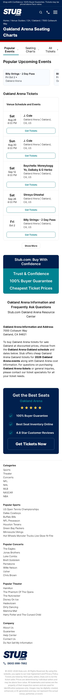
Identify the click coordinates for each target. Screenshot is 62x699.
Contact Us (9, 638)
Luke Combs (10, 556)
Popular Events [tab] (9, 49)
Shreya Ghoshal (34, 194)
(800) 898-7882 (17, 663)
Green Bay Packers (13, 528)
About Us (8, 627)
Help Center (10, 635)
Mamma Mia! (10, 610)
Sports (6, 469)
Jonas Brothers (11, 552)
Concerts (8, 477)
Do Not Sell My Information (18, 642)
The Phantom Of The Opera (18, 591)
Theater (7, 473)
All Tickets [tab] (50, 49)
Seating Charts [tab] (30, 49)
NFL (5, 481)
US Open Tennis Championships (21, 509)
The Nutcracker (11, 595)
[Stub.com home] (15, 655)
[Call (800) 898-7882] (48, 12)
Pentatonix (9, 563)
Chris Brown (10, 575)
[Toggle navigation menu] (55, 12)
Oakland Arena (32, 119)
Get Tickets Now (31, 444)
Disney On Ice (11, 599)
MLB (5, 488)
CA (28, 20)
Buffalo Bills (9, 516)
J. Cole (28, 115)
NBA (5, 496)
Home (6, 20)
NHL (5, 484)
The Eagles (9, 548)
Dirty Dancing (10, 607)
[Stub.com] (12, 12)
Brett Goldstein (11, 560)
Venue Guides (18, 20)
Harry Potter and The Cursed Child (22, 614)
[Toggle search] (40, 12)
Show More (31, 245)
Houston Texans (12, 524)
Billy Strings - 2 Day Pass (39, 219)
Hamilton (8, 588)
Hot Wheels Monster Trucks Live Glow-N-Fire (28, 535)
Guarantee (9, 631)
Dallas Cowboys (12, 513)
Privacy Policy (51, 674)
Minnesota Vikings (13, 531)
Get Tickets (31, 130)
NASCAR (8, 492)
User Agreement (34, 674)
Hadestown (9, 603)
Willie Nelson (10, 567)
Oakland (36, 20)
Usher (6, 571)
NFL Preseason (11, 520)
